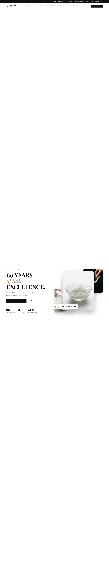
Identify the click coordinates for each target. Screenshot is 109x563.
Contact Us (77, 6)
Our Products (37, 6)
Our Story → (32, 301)
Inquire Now (97, 6)
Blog (69, 6)
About (47, 6)
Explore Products (16, 301)
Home (28, 6)
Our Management (58, 6)
